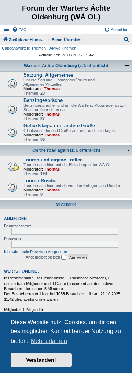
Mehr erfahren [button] (49, 341)
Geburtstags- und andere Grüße (59, 125)
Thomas (52, 89)
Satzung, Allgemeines (48, 75)
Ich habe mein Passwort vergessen (35, 251)
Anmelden (15, 218)
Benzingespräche (43, 100)
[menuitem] (19, 29)
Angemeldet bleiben (43, 257)
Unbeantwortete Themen (24, 48)
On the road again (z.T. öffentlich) (66, 150)
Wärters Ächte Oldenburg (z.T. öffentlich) (66, 65)
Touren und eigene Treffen (53, 159)
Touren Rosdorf (41, 180)
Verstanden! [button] (41, 360)
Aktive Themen (63, 48)
